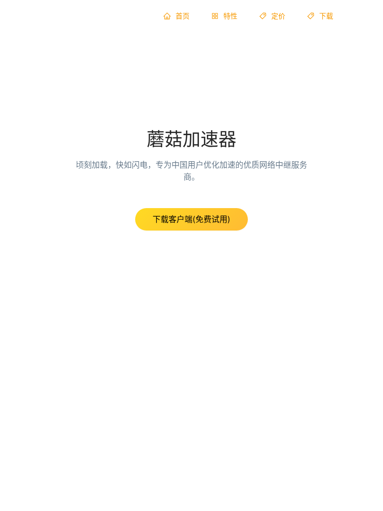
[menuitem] (176, 16)
